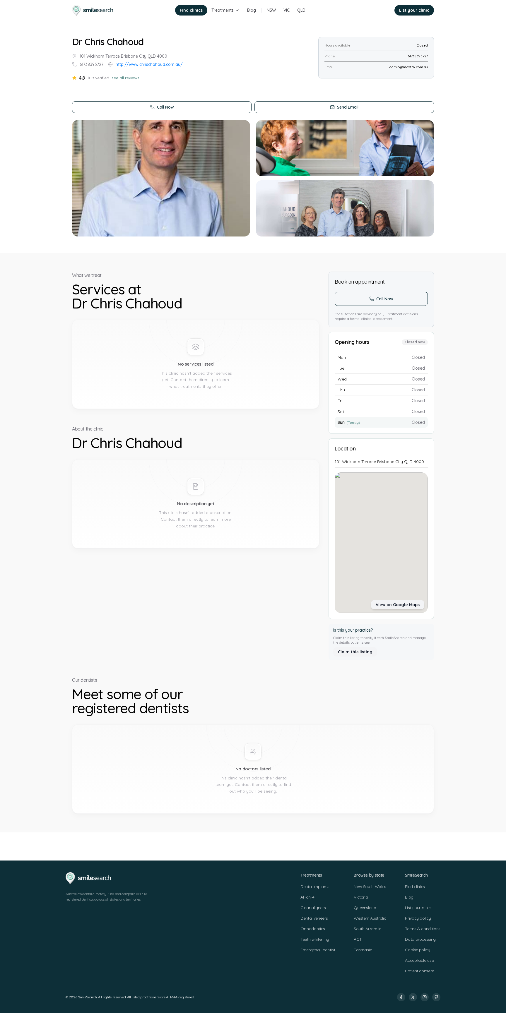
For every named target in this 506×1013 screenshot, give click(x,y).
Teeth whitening (314, 939)
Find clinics (191, 10)
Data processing (420, 939)
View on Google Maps (398, 604)
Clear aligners (313, 907)
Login (381, 10)
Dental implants (314, 886)
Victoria (361, 897)
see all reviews (125, 77)
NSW (271, 10)
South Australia (368, 928)
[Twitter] (413, 997)
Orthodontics (312, 928)
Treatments (222, 10)
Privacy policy (418, 918)
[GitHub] (436, 997)
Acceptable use (419, 960)
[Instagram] (424, 997)
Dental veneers (314, 918)
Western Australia (370, 918)
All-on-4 (307, 897)
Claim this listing (355, 651)
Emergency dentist (317, 949)
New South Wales (370, 886)
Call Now (165, 107)
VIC (286, 10)
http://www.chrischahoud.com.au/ (149, 64)
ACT (358, 939)
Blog (251, 10)
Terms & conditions (422, 928)
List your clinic (414, 10)
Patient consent (419, 970)
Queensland (365, 907)
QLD (301, 10)
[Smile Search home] (93, 10)
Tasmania (363, 949)
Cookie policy (417, 949)
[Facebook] (401, 997)
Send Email (347, 107)
